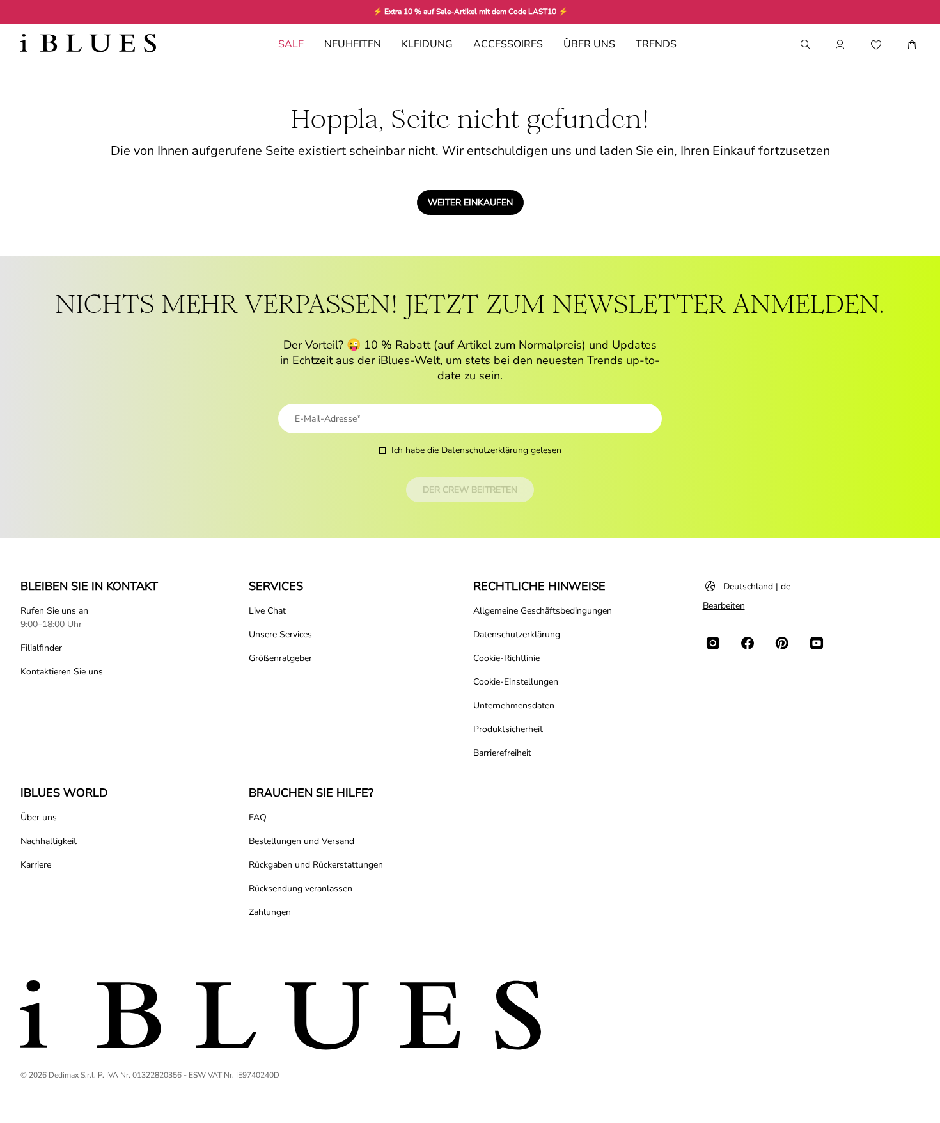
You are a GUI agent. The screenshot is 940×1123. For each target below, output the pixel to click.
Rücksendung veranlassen (300, 888)
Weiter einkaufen (470, 202)
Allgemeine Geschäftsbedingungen (542, 611)
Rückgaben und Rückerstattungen (316, 865)
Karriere (35, 865)
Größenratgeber (280, 658)
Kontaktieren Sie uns (61, 671)
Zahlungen (270, 912)
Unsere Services (280, 634)
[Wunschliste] (876, 44)
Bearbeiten (724, 606)
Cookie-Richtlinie (506, 658)
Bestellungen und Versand (301, 841)
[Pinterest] (782, 643)
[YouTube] (816, 643)
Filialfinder (41, 648)
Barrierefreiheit (502, 753)
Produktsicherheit (508, 729)
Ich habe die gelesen (476, 450)
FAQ (258, 817)
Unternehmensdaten (513, 705)
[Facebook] (747, 643)
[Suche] (804, 44)
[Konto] (840, 44)
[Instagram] (713, 643)
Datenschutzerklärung (484, 450)
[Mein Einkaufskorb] (912, 44)
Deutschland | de (756, 586)
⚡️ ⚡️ (470, 11)
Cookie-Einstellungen (515, 682)
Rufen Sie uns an (54, 611)
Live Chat (267, 611)
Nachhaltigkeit (48, 841)
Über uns (38, 817)
